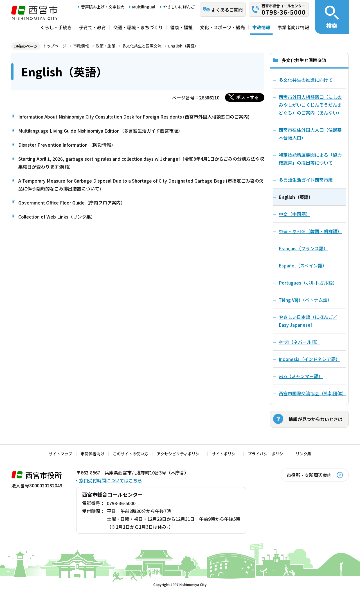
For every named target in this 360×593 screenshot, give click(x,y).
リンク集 (303, 453)
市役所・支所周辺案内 (309, 475)
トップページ (54, 46)
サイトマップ (60, 453)
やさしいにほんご (179, 7)
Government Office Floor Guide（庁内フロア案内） (71, 202)
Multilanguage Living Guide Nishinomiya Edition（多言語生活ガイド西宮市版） (100, 130)
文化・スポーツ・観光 (222, 27)
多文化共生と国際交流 (141, 46)
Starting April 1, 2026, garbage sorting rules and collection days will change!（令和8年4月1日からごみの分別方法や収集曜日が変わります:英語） (141, 162)
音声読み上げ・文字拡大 (102, 7)
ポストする (247, 97)
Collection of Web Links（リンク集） (56, 216)
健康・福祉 (181, 27)
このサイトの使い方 (130, 453)
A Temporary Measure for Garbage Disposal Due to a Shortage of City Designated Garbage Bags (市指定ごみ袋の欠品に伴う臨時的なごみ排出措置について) (141, 184)
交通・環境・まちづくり (138, 27)
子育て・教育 (92, 27)
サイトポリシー (225, 453)
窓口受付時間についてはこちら (110, 480)
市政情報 (261, 27)
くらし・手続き (56, 27)
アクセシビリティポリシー (180, 453)
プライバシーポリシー (267, 453)
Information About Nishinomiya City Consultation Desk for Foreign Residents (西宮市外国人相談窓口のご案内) (133, 116)
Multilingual (143, 7)
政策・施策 (105, 46)
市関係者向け (92, 453)
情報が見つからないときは (316, 419)
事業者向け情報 (293, 27)
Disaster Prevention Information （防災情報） (67, 144)
